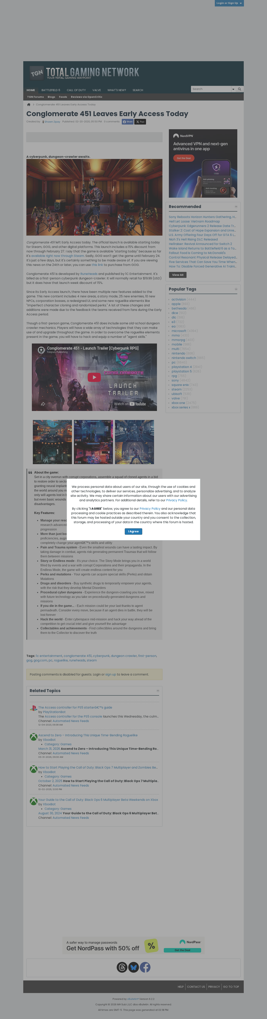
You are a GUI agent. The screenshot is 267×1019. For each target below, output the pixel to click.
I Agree (133, 531)
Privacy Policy (176, 500)
